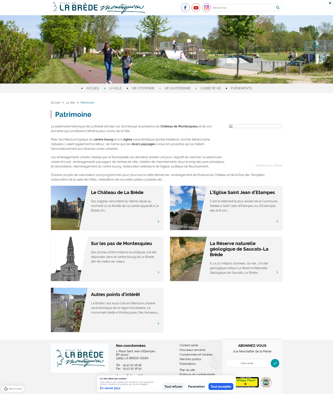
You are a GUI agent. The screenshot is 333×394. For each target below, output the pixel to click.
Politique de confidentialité (197, 374)
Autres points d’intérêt (115, 294)
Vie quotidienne (177, 88)
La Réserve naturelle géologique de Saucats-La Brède (239, 249)
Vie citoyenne (143, 88)
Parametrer (196, 386)
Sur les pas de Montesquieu (121, 243)
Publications (188, 364)
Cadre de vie (211, 88)
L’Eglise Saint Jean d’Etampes (242, 192)
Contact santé (189, 345)
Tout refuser (173, 386)
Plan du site (187, 370)
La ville (115, 88)
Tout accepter (221, 386)
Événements (241, 88)
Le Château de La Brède (117, 192)
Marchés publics (190, 359)
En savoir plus (110, 388)
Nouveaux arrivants (192, 350)
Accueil (92, 88)
